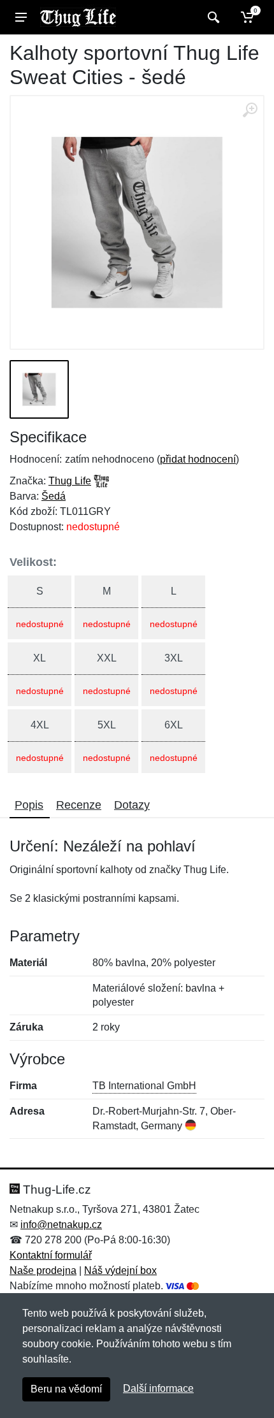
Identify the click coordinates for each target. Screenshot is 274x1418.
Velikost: (33, 562)
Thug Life (69, 480)
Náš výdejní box (120, 1270)
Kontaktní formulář (51, 1255)
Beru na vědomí (66, 1389)
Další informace (158, 1388)
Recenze (78, 805)
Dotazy (132, 805)
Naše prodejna (43, 1270)
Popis (29, 805)
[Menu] (21, 17)
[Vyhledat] (212, 17)
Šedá (53, 496)
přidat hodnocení (198, 459)
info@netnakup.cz (61, 1224)
